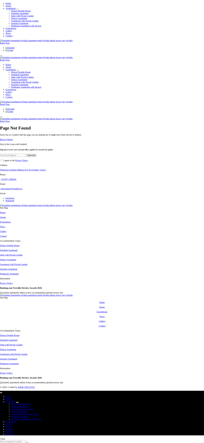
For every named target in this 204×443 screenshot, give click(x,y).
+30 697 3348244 (8, 179)
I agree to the (15, 160)
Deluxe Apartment (8, 260)
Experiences (5, 222)
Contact (3, 236)
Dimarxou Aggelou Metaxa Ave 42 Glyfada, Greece (23, 170)
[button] (5, 43)
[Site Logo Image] (36, 40)
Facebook (10, 198)
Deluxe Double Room (9, 245)
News (2, 227)
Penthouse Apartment (9, 274)
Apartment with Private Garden (13, 264)
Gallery (3, 231)
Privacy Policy (21, 160)
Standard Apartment (8, 250)
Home (2, 212)
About (3, 217)
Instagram (10, 200)
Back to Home (6, 139)
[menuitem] (10, 48)
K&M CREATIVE (26, 387)
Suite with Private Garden (11, 255)
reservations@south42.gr (11, 189)
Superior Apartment (8, 269)
